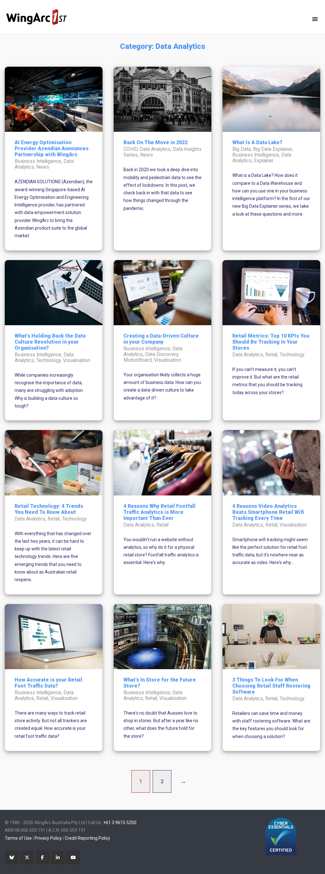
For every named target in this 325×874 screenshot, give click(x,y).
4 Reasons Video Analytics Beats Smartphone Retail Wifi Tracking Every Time (268, 512)
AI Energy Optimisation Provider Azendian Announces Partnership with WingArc (52, 148)
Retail (271, 355)
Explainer (264, 161)
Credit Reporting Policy (87, 838)
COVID (130, 149)
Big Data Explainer (272, 149)
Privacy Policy (48, 838)
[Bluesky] (12, 857)
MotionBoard (137, 360)
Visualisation (76, 360)
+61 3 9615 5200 (119, 822)
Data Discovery (161, 354)
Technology (48, 360)
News (42, 167)
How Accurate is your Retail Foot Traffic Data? (48, 683)
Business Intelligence (38, 161)
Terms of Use (18, 838)
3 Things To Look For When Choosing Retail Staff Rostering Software (271, 686)
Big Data (241, 149)
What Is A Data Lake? (257, 142)
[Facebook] (43, 857)
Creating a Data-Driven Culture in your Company (161, 339)
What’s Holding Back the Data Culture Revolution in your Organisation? (50, 342)
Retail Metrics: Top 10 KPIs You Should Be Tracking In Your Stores (270, 342)
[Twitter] (27, 857)
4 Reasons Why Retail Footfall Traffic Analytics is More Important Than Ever (159, 512)
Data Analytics (155, 149)
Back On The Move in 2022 (155, 142)
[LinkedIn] (58, 857)
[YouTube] (73, 857)
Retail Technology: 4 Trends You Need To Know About (49, 509)
